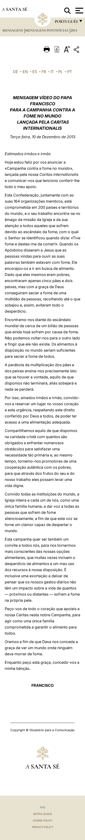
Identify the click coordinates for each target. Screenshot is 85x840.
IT (52, 71)
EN (25, 71)
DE (15, 71)
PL (60, 71)
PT (69, 71)
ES (34, 71)
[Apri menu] (78, 11)
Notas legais (42, 814)
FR (44, 71)
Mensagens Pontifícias (47, 30)
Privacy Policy (42, 827)
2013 (74, 30)
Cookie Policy (42, 820)
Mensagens (13, 30)
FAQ (42, 807)
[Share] (77, 50)
